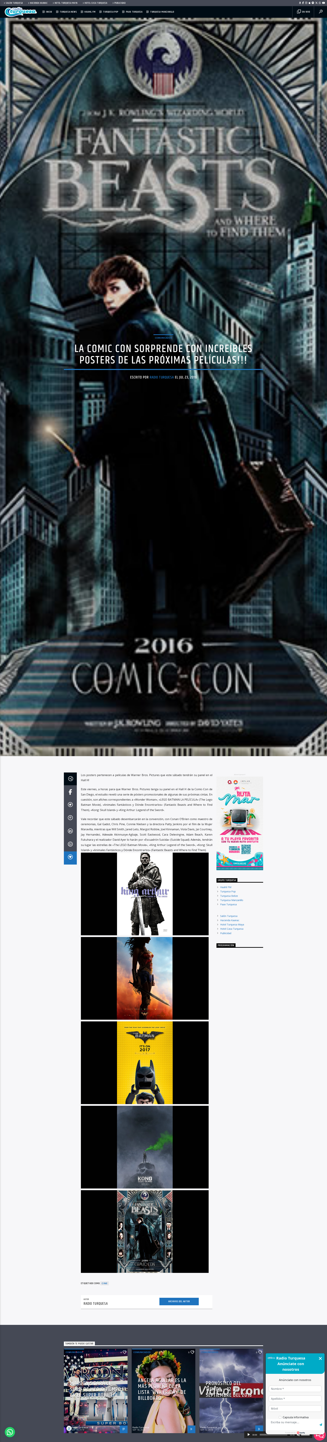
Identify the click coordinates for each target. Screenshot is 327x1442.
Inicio (49, 12)
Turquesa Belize (229, 946)
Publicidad (120, 3)
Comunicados (163, 361)
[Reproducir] (248, 1434)
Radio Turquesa (162, 401)
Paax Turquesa (134, 12)
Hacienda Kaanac (39, 3)
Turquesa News (68, 12)
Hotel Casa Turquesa (96, 3)
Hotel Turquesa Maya (66, 3)
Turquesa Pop (110, 12)
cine (104, 1333)
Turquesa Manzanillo (162, 12)
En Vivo (305, 12)
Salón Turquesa (14, 3)
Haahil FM (89, 12)
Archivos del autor (179, 1352)
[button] (10, 1432)
